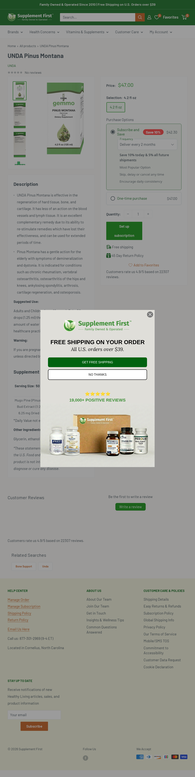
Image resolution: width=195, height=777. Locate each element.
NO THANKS (98, 374)
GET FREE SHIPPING (97, 362)
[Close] (150, 314)
